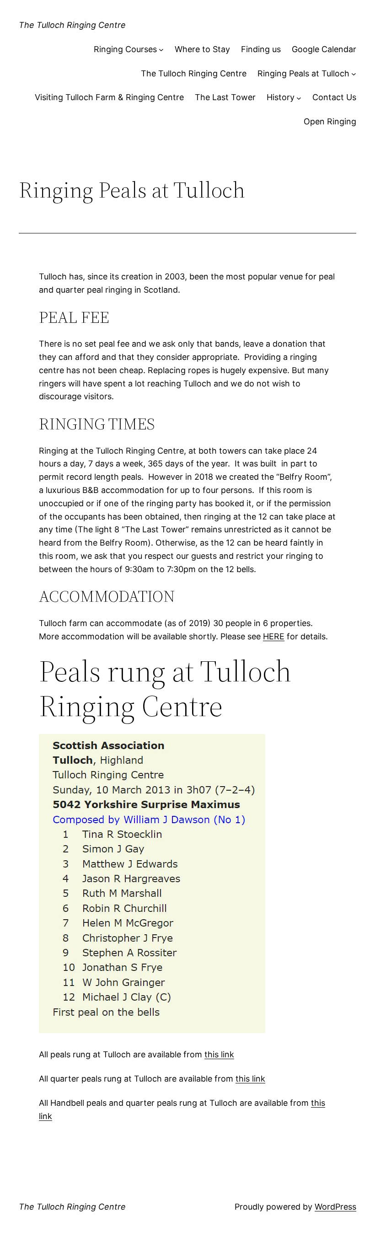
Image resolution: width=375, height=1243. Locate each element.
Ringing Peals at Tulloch (303, 73)
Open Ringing (330, 121)
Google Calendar (324, 49)
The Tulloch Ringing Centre (72, 25)
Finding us (261, 49)
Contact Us (334, 97)
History (281, 97)
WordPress (335, 1206)
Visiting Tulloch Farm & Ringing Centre (109, 97)
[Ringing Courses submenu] (161, 49)
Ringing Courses (125, 49)
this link (219, 1054)
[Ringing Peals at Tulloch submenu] (353, 73)
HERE (273, 636)
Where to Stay (202, 49)
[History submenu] (298, 97)
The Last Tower (225, 97)
